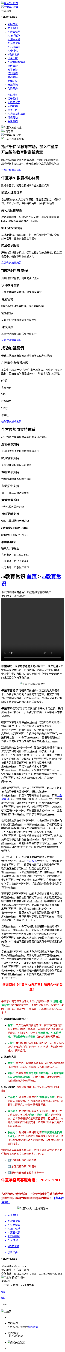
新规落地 (13, 84)
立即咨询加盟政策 (11, 262)
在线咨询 (33, 1327)
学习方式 (32, 861)
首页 (32, 576)
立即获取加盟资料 (11, 170)
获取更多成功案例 (11, 421)
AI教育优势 (14, 32)
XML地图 (40, 1285)
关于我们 (13, 28)
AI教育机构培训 (16, 62)
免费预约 (13, 88)
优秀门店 (13, 58)
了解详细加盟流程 (11, 340)
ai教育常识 (13, 54)
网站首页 (13, 24)
